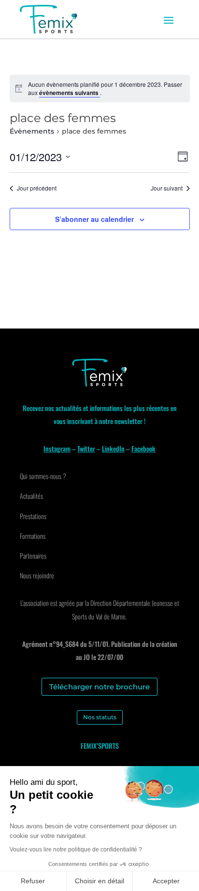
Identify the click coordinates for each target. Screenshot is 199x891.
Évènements (32, 131)
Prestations (33, 516)
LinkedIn (113, 448)
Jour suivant (167, 188)
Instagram (57, 448)
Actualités (31, 496)
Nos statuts (99, 717)
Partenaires (33, 555)
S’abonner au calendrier (94, 219)
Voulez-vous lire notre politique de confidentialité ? (76, 849)
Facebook (143, 448)
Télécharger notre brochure (99, 686)
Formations (32, 536)
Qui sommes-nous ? (43, 476)
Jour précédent (37, 188)
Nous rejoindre (37, 575)
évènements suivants (69, 92)
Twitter (86, 448)
